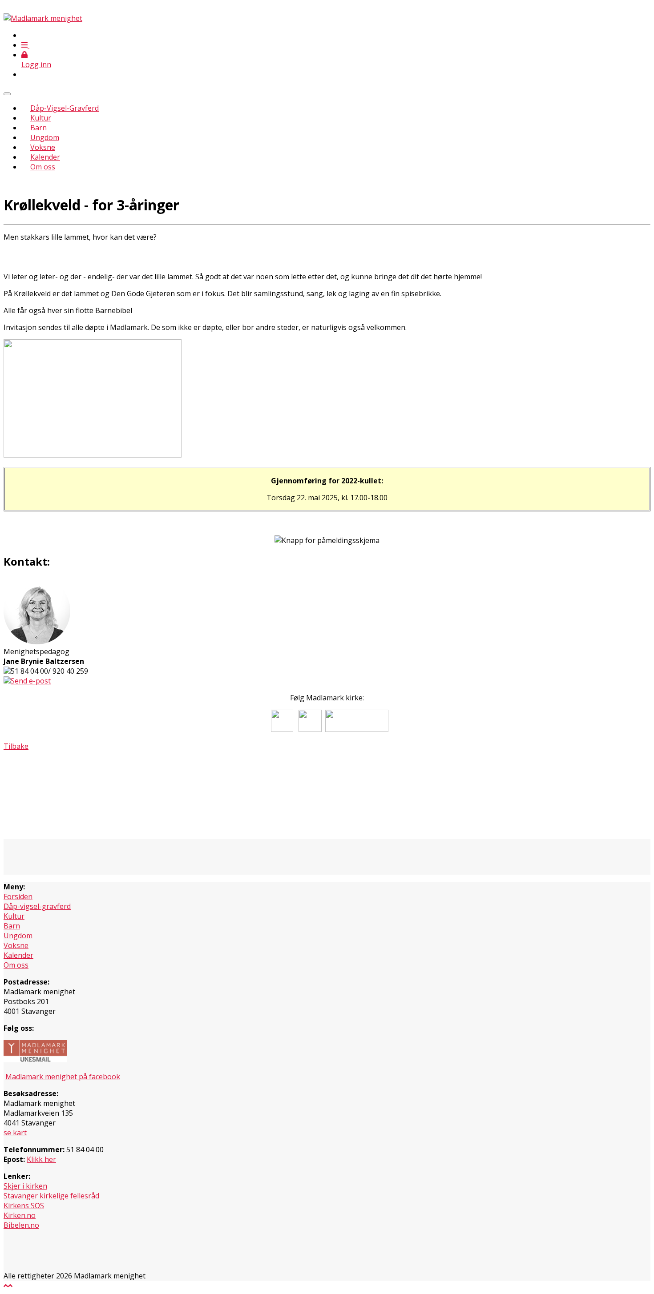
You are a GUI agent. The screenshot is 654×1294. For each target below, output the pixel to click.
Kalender (45, 157)
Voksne (42, 147)
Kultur (40, 118)
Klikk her (41, 1159)
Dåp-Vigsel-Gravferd (64, 108)
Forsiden (18, 896)
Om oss (42, 167)
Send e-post (31, 681)
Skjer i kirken (25, 1186)
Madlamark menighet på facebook (62, 1076)
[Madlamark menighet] (43, 18)
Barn (38, 128)
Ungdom (44, 137)
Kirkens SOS (24, 1205)
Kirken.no (20, 1215)
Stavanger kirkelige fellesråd (51, 1196)
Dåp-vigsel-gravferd (37, 906)
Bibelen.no (21, 1225)
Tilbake (16, 746)
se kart (15, 1132)
